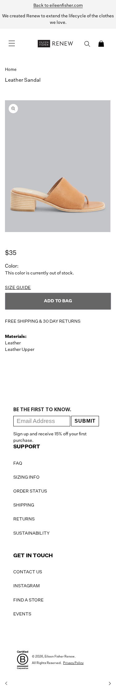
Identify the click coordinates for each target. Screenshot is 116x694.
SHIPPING (23, 505)
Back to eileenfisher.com (58, 5)
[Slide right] (110, 683)
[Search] (87, 44)
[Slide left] (6, 683)
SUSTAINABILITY (31, 533)
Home (10, 70)
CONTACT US (27, 572)
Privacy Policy (73, 663)
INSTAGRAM (26, 586)
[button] (101, 43)
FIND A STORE (28, 600)
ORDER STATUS (30, 491)
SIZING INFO (26, 477)
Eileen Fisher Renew (60, 656)
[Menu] (12, 43)
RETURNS (24, 519)
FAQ (17, 463)
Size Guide (18, 288)
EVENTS (22, 614)
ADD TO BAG (58, 301)
